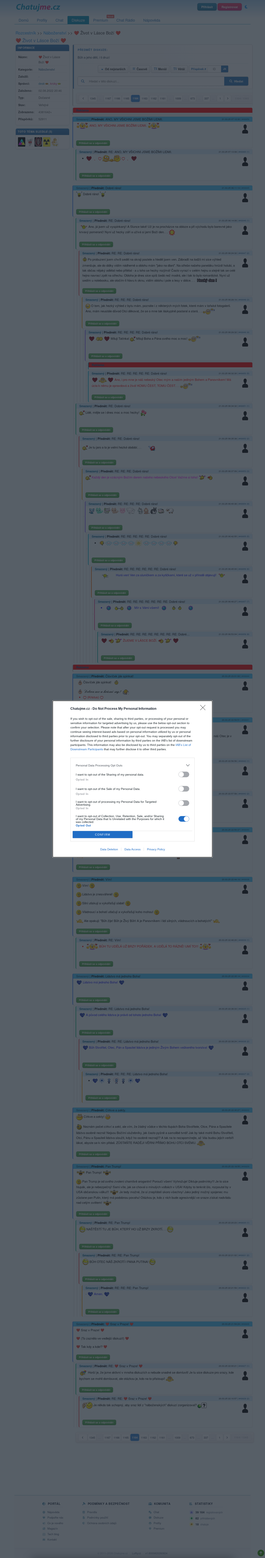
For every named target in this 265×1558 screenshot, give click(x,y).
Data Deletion (109, 849)
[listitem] (132, 765)
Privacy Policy (156, 849)
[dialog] (132, 779)
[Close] (204, 709)
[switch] (183, 774)
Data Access (132, 849)
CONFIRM (102, 834)
